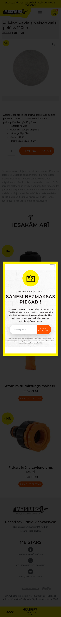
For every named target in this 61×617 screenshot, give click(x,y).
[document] (30, 308)
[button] (52, 266)
